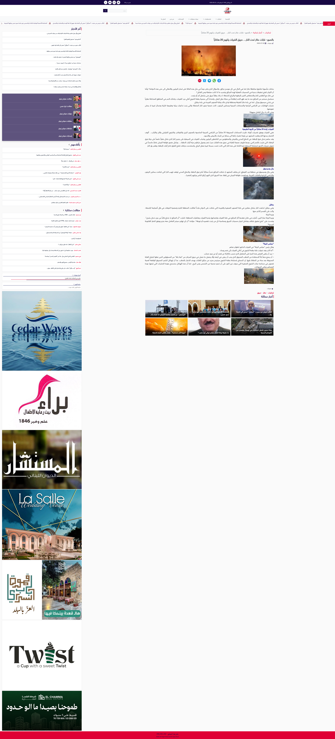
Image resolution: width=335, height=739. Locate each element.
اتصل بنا (163, 19)
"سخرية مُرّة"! (244, 23)
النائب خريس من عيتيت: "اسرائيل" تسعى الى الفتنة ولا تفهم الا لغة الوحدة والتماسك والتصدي (133, 23)
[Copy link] (199, 80)
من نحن (172, 19)
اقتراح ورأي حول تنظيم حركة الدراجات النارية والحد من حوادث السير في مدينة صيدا (212, 23)
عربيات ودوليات (194, 19)
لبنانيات (219, 19)
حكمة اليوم (78, 284)
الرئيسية (227, 19)
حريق (259, 292)
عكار (264, 292)
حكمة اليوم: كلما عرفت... (74, 287)
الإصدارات (181, 19)
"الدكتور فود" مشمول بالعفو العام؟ (175, 23)
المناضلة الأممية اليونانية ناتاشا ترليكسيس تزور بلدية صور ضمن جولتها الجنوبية (274, 23)
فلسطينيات (207, 19)
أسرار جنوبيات (77, 275)
